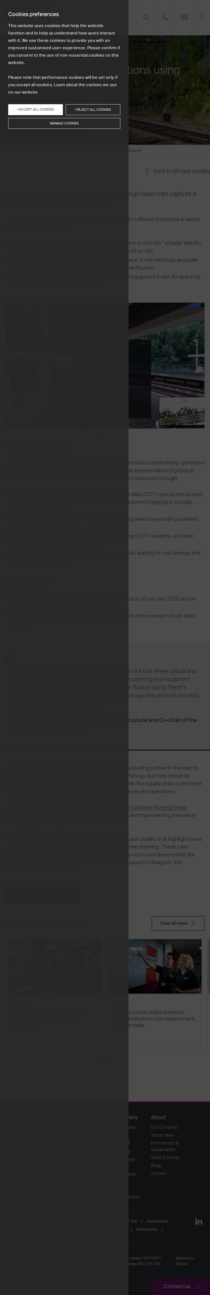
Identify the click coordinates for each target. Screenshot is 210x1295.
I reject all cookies (93, 109)
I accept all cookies (35, 109)
